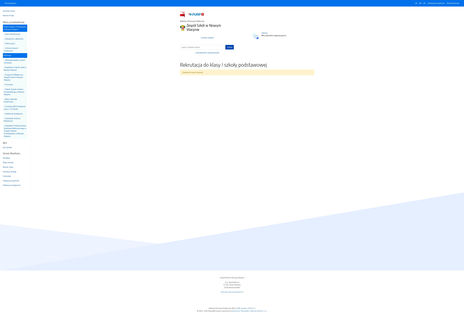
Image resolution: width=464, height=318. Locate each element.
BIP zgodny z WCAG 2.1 (246, 308)
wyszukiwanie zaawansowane (207, 53)
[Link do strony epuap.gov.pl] (196, 14)
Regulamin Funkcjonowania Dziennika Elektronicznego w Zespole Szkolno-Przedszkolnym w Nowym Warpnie (15, 131)
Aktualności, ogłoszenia (14, 39)
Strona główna (10, 3)
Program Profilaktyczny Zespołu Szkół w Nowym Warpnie (13, 77)
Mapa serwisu (8, 162)
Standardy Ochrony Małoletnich (12, 119)
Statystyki (7, 176)
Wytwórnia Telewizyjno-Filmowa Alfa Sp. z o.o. (249, 311)
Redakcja (6, 158)
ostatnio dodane (207, 38)
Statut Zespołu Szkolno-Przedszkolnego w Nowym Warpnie (14, 91)
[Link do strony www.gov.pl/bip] (184, 14)
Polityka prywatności (11, 181)
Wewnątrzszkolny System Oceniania (14, 61)
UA (416, 3)
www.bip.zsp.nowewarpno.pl (232, 292)
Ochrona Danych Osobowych (11, 49)
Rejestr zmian (8, 167)
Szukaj (229, 47)
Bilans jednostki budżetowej (10, 100)
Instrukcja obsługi (9, 171)
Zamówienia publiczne (436, 3)
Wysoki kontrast (453, 3)
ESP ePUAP (7, 147)
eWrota (264, 33)
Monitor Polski (8, 15)
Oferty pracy (10, 43)
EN (420, 3)
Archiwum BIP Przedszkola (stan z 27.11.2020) (14, 107)
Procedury (9, 84)
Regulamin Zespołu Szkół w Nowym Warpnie (15, 68)
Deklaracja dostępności (14, 114)
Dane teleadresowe (12, 34)
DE (424, 3)
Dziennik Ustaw (9, 11)
